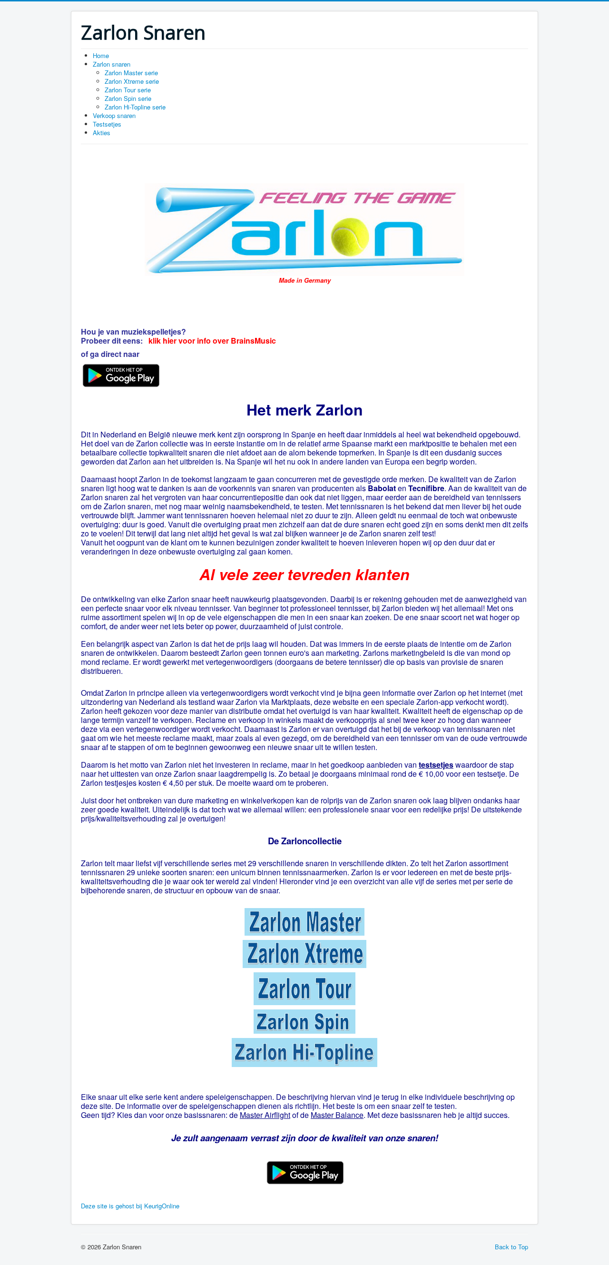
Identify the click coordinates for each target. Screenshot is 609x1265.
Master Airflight (265, 1114)
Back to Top (511, 1246)
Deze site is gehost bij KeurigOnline (130, 1205)
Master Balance (337, 1114)
